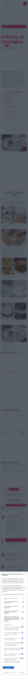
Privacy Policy (22, 672)
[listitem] (14, 599)
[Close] (25, 574)
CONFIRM (8, 667)
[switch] (23, 602)
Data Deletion (6, 672)
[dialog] (14, 623)
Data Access (14, 672)
